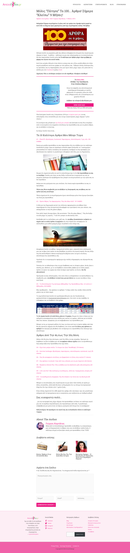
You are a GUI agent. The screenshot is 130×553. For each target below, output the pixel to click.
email (60, 70)
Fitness (90, 529)
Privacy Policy (55, 546)
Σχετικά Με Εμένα (33, 534)
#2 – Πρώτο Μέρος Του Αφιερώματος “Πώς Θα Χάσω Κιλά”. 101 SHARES (59, 201)
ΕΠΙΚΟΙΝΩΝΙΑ (121, 4)
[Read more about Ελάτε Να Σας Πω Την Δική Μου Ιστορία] (61, 446)
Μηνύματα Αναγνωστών (94, 523)
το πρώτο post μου (74, 114)
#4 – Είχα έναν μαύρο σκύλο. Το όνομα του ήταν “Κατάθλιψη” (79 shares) (60, 347)
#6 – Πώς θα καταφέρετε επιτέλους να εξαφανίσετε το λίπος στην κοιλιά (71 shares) (63, 357)
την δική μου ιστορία (62, 123)
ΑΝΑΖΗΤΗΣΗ (79, 534)
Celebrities (91, 525)
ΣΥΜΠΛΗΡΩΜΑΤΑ (101, 4)
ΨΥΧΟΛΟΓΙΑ (77, 4)
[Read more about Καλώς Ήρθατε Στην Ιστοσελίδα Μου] (42, 446)
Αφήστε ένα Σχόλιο (42, 19)
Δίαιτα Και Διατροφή (93, 527)
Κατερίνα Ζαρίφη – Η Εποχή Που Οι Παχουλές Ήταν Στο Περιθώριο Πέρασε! (84, 456)
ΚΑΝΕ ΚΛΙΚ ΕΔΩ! (79, 105)
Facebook (50, 70)
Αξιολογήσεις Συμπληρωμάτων (75, 527)
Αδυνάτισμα (70, 525)
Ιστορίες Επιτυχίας (93, 521)
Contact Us (76, 546)
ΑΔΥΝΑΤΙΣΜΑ (88, 4)
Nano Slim (80, 80)
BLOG (112, 4)
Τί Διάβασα (91, 531)
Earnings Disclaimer (65, 546)
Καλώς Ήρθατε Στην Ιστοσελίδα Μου (43, 455)
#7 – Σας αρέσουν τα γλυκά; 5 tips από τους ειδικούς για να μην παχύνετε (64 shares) (64, 361)
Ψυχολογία (69, 523)
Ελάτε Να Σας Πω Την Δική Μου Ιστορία (64, 455)
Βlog (68, 521)
